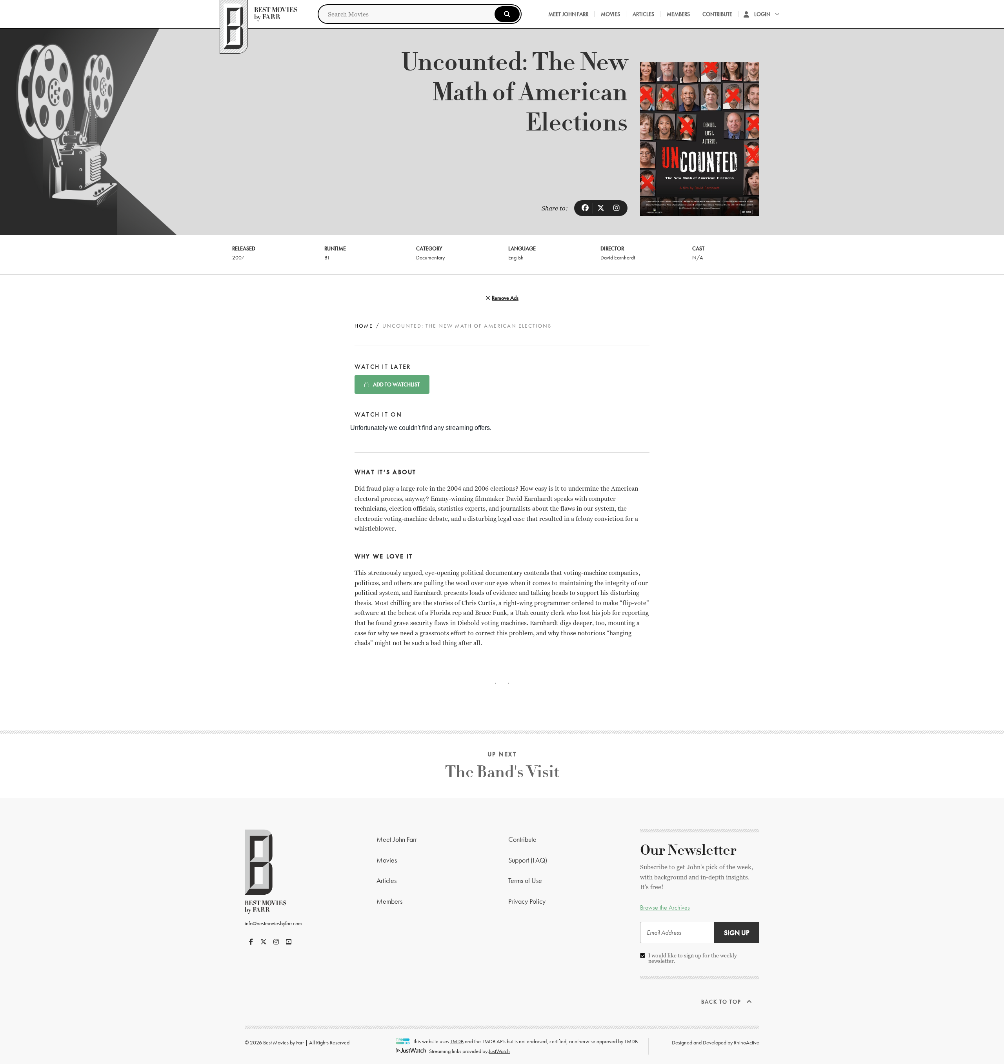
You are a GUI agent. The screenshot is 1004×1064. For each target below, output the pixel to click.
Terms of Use (525, 880)
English (516, 257)
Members (678, 14)
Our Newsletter (688, 850)
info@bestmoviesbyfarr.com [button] (273, 923)
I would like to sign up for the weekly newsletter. (692, 958)
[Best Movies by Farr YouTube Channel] (288, 941)
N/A (697, 257)
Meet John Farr (568, 14)
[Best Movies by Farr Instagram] (276, 941)
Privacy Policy (527, 901)
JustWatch (499, 1051)
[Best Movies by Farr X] (263, 941)
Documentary (430, 257)
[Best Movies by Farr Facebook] (251, 941)
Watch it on (378, 414)
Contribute (717, 14)
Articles (643, 14)
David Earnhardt (617, 257)
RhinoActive (746, 1042)
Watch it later (383, 367)
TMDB (457, 1041)
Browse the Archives (665, 907)
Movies (610, 14)
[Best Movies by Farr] (258, 14)
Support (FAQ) (527, 860)
